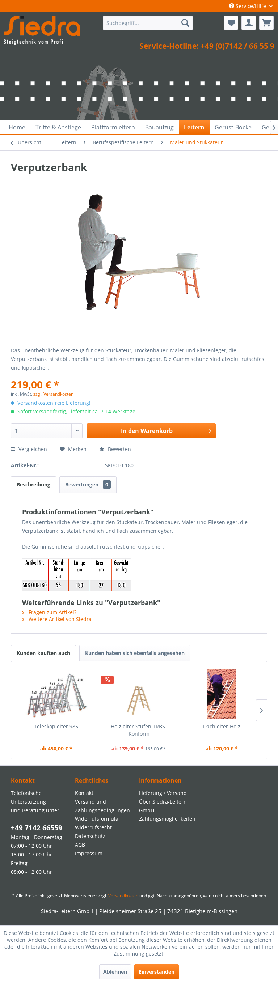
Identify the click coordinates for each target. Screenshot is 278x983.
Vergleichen (32, 449)
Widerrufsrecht (93, 827)
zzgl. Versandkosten (53, 394)
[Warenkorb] (266, 23)
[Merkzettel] (231, 23)
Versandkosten (123, 896)
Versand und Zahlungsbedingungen (102, 806)
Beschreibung (33, 484)
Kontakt (84, 793)
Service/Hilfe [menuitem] (251, 6)
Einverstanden (156, 971)
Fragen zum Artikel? (51, 612)
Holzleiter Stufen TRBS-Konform (139, 730)
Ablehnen (115, 971)
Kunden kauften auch (43, 653)
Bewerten (118, 449)
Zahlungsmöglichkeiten (167, 818)
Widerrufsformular (98, 818)
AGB (80, 844)
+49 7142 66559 (36, 828)
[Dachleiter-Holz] (222, 694)
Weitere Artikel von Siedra (59, 619)
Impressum (88, 853)
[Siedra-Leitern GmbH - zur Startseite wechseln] (42, 32)
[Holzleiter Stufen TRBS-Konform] (139, 694)
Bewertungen (86, 484)
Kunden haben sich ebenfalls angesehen (135, 653)
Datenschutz (90, 836)
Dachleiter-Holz (221, 726)
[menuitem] (148, 23)
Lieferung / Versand (163, 793)
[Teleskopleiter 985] (56, 694)
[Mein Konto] (248, 23)
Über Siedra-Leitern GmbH (163, 806)
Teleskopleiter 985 (56, 726)
